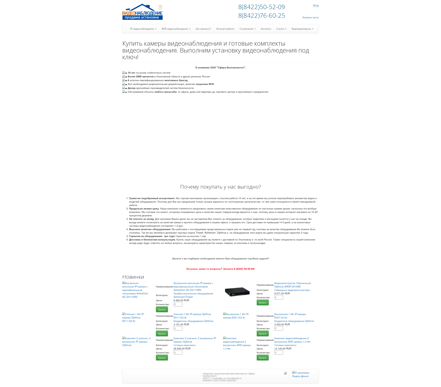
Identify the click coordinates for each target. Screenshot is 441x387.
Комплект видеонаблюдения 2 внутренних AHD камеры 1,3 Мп (292, 339)
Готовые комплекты (185, 345)
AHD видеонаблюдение (175, 28)
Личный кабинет (225, 28)
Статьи (280, 28)
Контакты (266, 28)
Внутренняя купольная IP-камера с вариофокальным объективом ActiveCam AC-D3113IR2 (193, 286)
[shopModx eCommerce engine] (143, 12)
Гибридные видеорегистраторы (292, 290)
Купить (162, 309)
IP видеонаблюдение (142, 28)
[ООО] (285, 372)
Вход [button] (316, 5)
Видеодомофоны (302, 28)
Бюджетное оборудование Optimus (193, 321)
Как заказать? (203, 28)
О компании (247, 28)
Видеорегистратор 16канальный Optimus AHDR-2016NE (292, 284)
